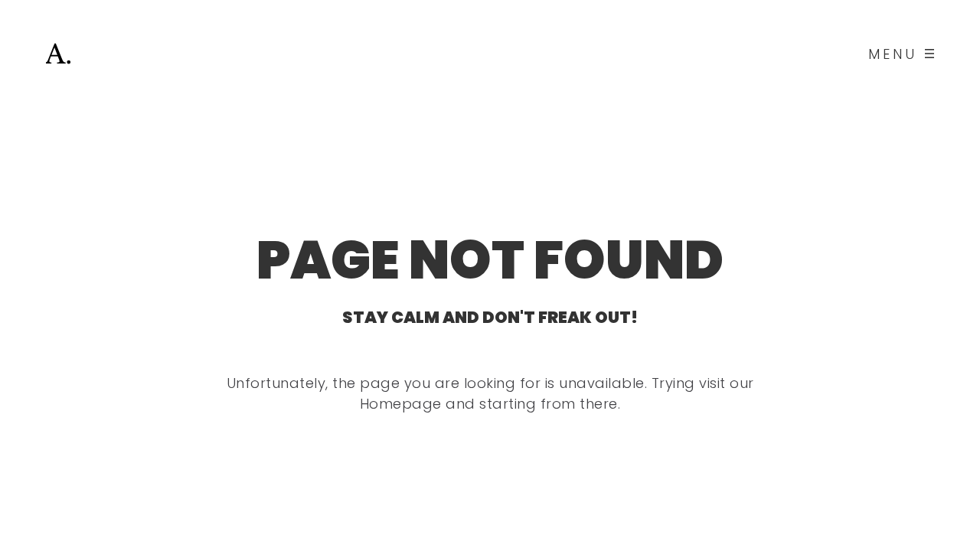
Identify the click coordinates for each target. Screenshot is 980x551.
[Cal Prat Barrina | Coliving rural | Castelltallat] (58, 53)
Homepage (401, 403)
